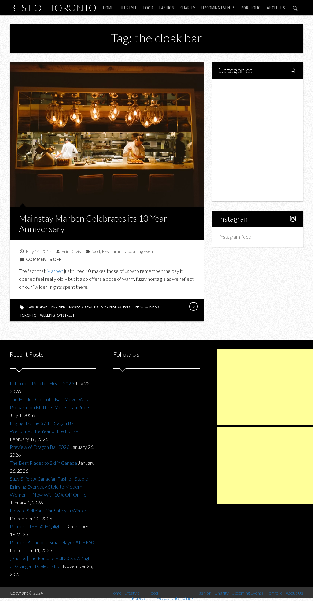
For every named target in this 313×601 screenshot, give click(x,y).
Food (148, 8)
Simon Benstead (115, 307)
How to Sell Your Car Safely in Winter (48, 510)
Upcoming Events (218, 8)
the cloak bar (146, 307)
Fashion (166, 8)
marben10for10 (83, 307)
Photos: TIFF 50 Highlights (37, 526)
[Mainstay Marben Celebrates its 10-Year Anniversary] (193, 306)
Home (108, 8)
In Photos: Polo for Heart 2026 (42, 383)
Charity (187, 8)
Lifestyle (128, 8)
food (96, 251)
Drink (237, 140)
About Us (276, 8)
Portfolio (251, 8)
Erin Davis (71, 251)
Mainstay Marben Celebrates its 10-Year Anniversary (93, 223)
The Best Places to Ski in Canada (43, 463)
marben (58, 307)
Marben (54, 271)
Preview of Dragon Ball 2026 (39, 447)
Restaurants (244, 129)
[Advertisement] (265, 387)
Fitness (239, 109)
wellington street (57, 315)
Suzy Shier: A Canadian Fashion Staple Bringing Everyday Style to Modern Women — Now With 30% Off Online (49, 486)
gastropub (37, 307)
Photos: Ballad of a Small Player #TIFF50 (52, 542)
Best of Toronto (53, 7)
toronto (28, 315)
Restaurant (112, 251)
